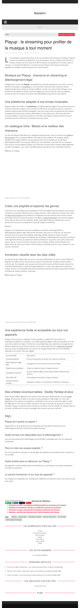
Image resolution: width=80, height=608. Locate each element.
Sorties (40, 537)
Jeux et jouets (40, 535)
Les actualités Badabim (40, 555)
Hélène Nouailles (33, 53)
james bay (22, 517)
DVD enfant (40, 539)
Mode (40, 543)
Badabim (40, 13)
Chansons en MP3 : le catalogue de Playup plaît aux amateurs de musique (37, 505)
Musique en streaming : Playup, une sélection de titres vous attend (35, 507)
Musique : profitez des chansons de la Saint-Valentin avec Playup (34, 512)
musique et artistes (66, 34)
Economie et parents (40, 533)
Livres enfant (40, 541)
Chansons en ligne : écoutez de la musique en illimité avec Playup (34, 510)
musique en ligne (34, 517)
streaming (26, 87)
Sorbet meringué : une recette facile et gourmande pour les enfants (29, 575)
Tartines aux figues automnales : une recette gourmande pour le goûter (30, 567)
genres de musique (15, 215)
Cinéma (40, 531)
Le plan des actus (40, 586)
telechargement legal (13, 520)
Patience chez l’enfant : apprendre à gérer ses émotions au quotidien (29, 571)
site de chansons (49, 517)
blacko (14, 517)
